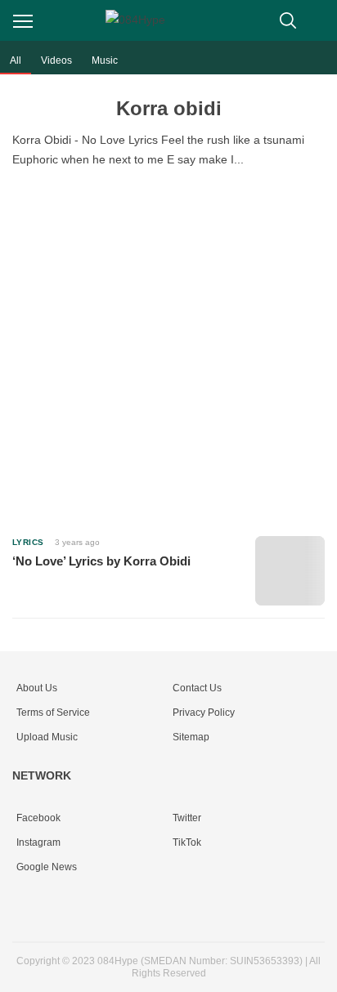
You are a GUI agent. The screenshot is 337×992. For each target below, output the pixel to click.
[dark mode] (320, 20)
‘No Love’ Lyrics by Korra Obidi (101, 561)
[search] (288, 20)
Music (105, 60)
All (15, 60)
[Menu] (22, 21)
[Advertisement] (168, 349)
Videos (56, 60)
